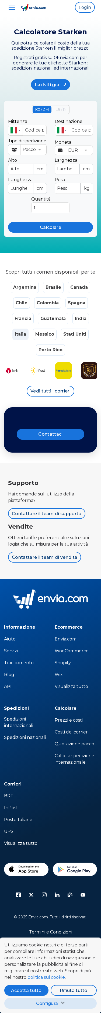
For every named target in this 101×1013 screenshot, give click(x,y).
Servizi (11, 650)
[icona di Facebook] (18, 895)
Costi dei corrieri (72, 732)
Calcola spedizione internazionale (74, 759)
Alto (25, 164)
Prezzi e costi (69, 720)
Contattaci (50, 434)
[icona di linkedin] (57, 895)
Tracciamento (19, 662)
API (8, 686)
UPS (8, 831)
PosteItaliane (18, 819)
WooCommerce (72, 650)
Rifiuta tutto (74, 990)
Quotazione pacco (74, 743)
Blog (9, 674)
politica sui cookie (46, 977)
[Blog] (70, 895)
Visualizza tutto (71, 686)
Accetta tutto (26, 990)
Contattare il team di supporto (47, 513)
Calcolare (50, 227)
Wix (59, 674)
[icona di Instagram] (44, 895)
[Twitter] (31, 895)
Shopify (63, 662)
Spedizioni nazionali (25, 737)
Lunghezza (25, 184)
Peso (72, 184)
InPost (11, 807)
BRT (8, 795)
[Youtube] (83, 895)
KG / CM (42, 109)
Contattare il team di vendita (44, 557)
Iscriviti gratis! (50, 84)
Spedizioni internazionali (18, 722)
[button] (15, 130)
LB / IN (61, 109)
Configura (47, 1003)
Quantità (41, 199)
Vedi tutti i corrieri (50, 391)
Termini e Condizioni (50, 932)
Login (85, 7)
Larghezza (72, 164)
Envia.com (65, 639)
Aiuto (10, 639)
